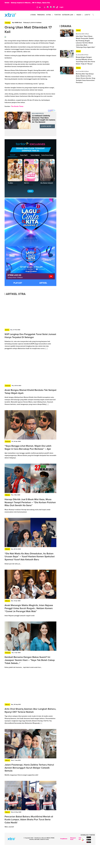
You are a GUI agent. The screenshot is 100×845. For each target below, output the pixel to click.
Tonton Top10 (23, 155)
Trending (41, 15)
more (30, 191)
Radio (79, 15)
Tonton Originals (35, 155)
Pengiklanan (63, 838)
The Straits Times (17, 106)
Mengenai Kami (73, 838)
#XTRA (48, 15)
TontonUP (12, 155)
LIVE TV (87, 15)
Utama (33, 15)
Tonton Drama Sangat (47, 155)
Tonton (57, 15)
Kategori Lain (67, 15)
